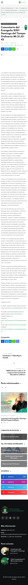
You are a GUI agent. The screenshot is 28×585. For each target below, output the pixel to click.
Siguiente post (19, 368)
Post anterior (8, 353)
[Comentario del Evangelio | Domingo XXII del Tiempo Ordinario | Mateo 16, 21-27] (5, 551)
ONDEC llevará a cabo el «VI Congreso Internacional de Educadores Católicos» (15, 372)
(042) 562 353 (10, 530)
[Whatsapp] (14, 49)
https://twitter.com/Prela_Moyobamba (15, 325)
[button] (2, 387)
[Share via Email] (17, 49)
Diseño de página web (13, 577)
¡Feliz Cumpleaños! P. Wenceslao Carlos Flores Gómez (18, 561)
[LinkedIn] (10, 49)
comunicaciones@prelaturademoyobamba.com (13, 534)
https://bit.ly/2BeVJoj (16, 314)
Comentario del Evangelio (8, 415)
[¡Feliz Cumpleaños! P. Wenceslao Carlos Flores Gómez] (5, 561)
